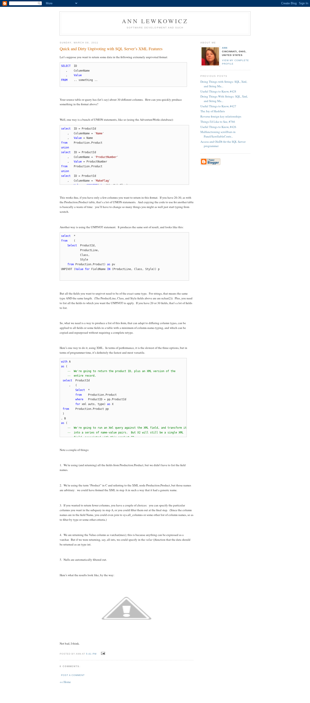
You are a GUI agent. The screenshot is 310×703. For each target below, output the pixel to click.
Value (78, 75)
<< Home (65, 682)
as (108, 264)
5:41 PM (91, 654)
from (64, 142)
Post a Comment (73, 675)
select (66, 128)
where (79, 399)
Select (72, 245)
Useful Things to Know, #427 (218, 106)
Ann (224, 48)
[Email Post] (102, 653)
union (65, 147)
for (87, 269)
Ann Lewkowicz (155, 21)
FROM (64, 80)
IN (108, 269)
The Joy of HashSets (212, 111)
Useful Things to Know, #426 (218, 127)
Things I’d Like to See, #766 (217, 122)
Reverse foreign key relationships (220, 116)
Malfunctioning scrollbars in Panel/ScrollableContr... (218, 134)
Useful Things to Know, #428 (218, 91)
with (64, 361)
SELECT (66, 66)
